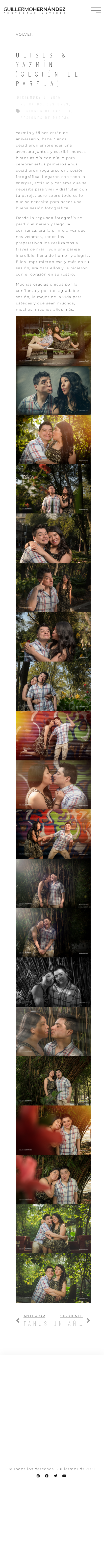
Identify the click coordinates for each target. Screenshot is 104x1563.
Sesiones (58, 104)
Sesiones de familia (46, 111)
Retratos (32, 104)
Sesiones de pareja (45, 117)
